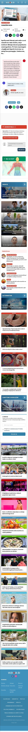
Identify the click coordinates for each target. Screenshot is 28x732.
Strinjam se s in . (13, 429)
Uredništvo (15, 699)
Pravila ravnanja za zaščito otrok (14, 713)
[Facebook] (25, 2)
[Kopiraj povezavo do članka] (21, 35)
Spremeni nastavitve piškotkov (14, 706)
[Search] (18, 2)
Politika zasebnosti (9, 709)
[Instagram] (22, 2)
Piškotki (18, 702)
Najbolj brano (6, 251)
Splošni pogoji (20, 709)
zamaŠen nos (11, 102)
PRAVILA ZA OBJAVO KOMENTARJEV (10, 137)
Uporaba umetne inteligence (14, 716)
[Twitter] (10, 35)
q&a (19, 102)
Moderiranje (10, 702)
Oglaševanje (6, 699)
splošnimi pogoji (14, 428)
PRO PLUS (22, 699)
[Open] (2, 2)
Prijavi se (21, 149)
